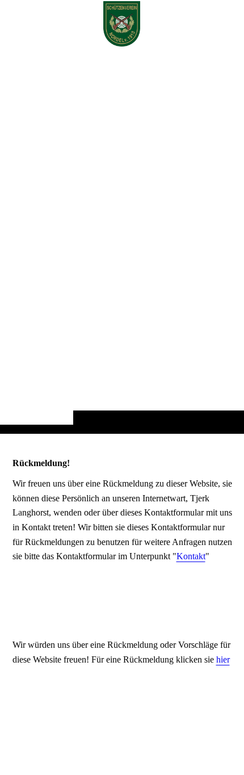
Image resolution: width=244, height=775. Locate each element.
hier (223, 659)
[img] (122, 239)
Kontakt (190, 556)
